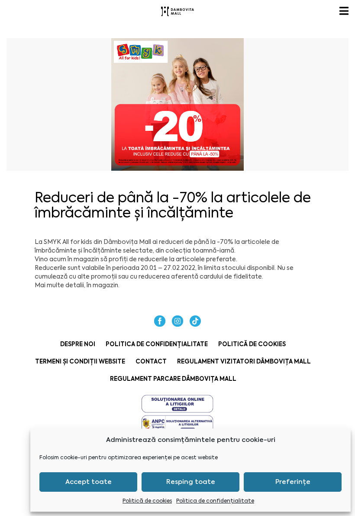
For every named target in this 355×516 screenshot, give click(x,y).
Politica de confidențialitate (215, 500)
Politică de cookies (147, 500)
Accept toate (88, 481)
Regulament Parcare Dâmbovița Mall (173, 379)
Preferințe (292, 481)
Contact (151, 361)
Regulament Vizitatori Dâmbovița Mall (244, 361)
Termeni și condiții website (80, 361)
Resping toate (190, 481)
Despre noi (77, 344)
